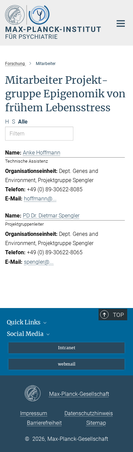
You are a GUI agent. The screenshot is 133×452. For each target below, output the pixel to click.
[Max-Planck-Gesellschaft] (36, 394)
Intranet (66, 347)
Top (118, 314)
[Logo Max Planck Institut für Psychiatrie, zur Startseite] (53, 22)
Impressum (33, 413)
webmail (66, 364)
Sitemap (96, 423)
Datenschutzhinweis (88, 413)
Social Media (26, 333)
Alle (23, 121)
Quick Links (24, 322)
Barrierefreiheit (44, 423)
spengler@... (39, 262)
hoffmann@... (40, 198)
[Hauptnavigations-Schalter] (121, 23)
